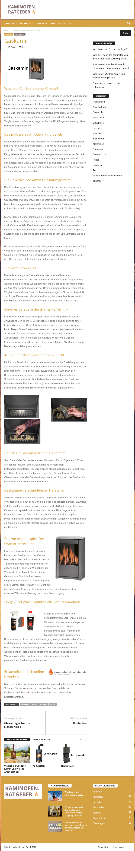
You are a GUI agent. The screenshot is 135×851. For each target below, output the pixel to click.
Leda (39, 514)
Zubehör (97, 181)
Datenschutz (103, 847)
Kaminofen (39, 765)
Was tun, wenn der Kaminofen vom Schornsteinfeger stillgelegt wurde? (110, 57)
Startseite (11, 23)
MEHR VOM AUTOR (41, 739)
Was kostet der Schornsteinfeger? (110, 49)
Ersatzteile (57, 23)
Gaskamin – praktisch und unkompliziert (106, 85)
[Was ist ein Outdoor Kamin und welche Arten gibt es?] (17, 753)
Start (6, 30)
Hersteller (97, 128)
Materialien (98, 144)
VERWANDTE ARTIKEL (17, 739)
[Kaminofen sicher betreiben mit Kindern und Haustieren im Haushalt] (55, 826)
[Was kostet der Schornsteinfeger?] (55, 796)
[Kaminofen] (45, 753)
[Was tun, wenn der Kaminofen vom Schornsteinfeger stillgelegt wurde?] (55, 811)
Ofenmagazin (99, 154)
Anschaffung (99, 107)
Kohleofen (80, 723)
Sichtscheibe (51, 634)
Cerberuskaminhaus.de (17, 692)
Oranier (52, 514)
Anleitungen (99, 101)
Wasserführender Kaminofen (107, 175)
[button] (129, 23)
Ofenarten (25, 30)
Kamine (40, 23)
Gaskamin (25, 704)
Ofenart (43, 704)
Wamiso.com (30, 688)
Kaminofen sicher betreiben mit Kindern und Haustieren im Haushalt (111, 66)
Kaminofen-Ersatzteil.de (52, 688)
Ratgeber (25, 23)
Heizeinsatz (67, 765)
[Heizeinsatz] (74, 753)
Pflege (53, 704)
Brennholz (98, 112)
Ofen (34, 704)
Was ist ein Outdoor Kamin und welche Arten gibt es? (15, 768)
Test (71, 23)
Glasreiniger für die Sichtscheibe (17, 724)
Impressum (118, 847)
